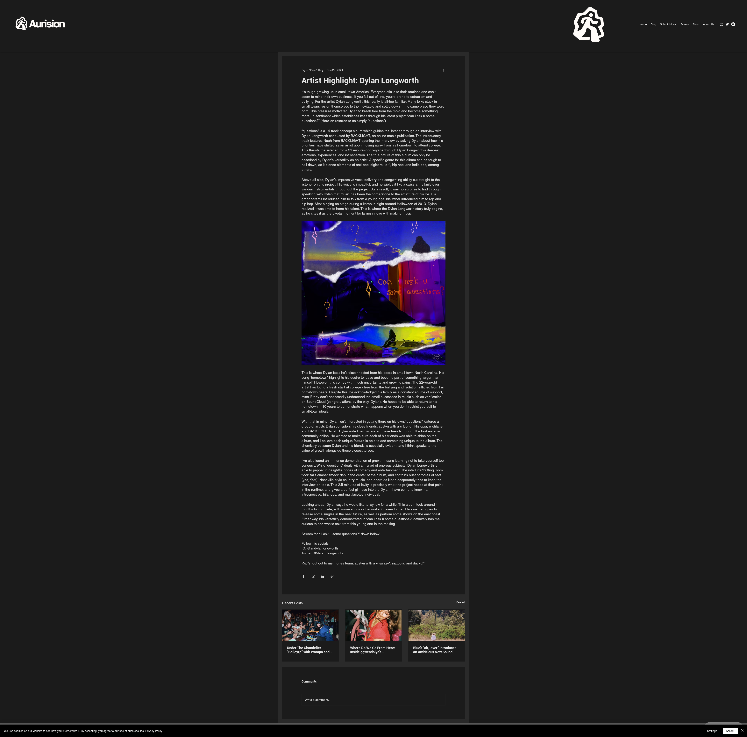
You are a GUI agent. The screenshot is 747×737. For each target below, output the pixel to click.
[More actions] (443, 70)
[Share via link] (332, 576)
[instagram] (721, 24)
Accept (730, 731)
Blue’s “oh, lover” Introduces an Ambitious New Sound (434, 650)
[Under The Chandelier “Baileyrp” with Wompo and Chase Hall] (310, 625)
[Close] (742, 731)
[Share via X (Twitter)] (313, 576)
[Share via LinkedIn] (322, 576)
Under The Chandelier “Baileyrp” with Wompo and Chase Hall (308, 650)
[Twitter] (727, 24)
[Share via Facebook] (303, 576)
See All (460, 602)
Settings (712, 731)
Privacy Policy (153, 731)
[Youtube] (733, 24)
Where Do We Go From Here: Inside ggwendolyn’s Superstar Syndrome (372, 650)
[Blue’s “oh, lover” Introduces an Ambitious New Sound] (437, 625)
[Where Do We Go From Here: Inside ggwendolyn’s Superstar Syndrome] (373, 625)
